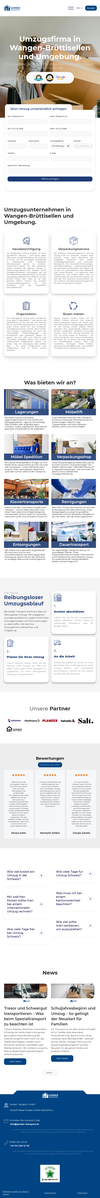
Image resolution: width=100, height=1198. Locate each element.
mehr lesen (15, 1061)
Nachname (34, 141)
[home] (12, 8)
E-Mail (53, 153)
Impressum (82, 1193)
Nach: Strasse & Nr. (59, 116)
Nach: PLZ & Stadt (58, 128)
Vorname (12, 141)
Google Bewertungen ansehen (50, 765)
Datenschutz (50, 1193)
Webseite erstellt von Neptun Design (16, 1192)
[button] (71, 8)
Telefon (11, 153)
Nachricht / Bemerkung (19, 165)
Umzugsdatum (57, 141)
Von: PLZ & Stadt (15, 128)
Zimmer (77, 141)
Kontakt (91, 8)
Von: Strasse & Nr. (16, 116)
